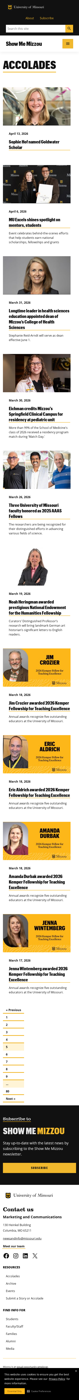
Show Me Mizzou (24, 43)
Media (10, 1349)
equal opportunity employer (32, 1366)
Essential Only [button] (15, 1391)
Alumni (11, 1341)
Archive (11, 1284)
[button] (39, 1391)
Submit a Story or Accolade (24, 1298)
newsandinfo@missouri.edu (22, 1238)
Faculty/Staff (14, 1326)
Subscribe (47, 18)
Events (10, 1291)
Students (12, 1319)
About (30, 18)
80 (7, 1091)
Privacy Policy (57, 1379)
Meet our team (14, 1246)
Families (11, 1334)
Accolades (13, 1276)
